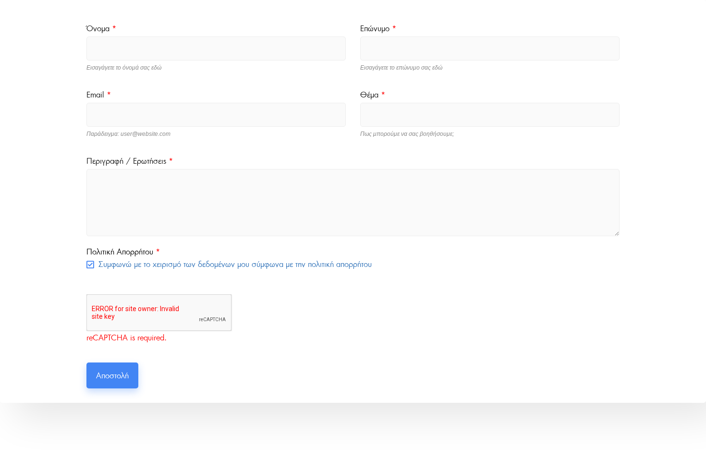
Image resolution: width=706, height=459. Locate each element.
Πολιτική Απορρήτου (123, 251)
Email (98, 94)
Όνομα (101, 28)
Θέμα (372, 94)
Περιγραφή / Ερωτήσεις (129, 161)
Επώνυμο (378, 28)
